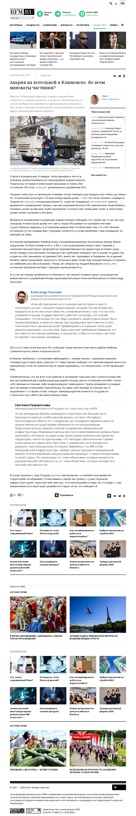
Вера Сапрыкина (110, 99)
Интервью (16, 25)
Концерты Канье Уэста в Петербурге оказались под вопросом (82, 55)
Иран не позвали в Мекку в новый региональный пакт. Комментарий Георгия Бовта (113, 57)
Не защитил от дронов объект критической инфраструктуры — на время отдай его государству (52, 58)
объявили (30, 201)
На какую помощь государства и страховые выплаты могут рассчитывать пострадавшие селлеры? (23, 58)
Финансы (66, 25)
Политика (82, 25)
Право (114, 25)
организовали (98, 201)
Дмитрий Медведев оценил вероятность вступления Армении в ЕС (104, 158)
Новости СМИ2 (17, 586)
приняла (56, 475)
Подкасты (32, 25)
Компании (50, 25)
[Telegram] (119, 76)
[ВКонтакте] (115, 76)
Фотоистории (18, 592)
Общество (99, 25)
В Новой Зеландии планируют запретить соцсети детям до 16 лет (107, 145)
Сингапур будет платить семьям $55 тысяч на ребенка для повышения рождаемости (106, 133)
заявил (106, 263)
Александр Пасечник (46, 292)
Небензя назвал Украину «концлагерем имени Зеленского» (107, 120)
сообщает (41, 187)
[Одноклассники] (124, 76)
